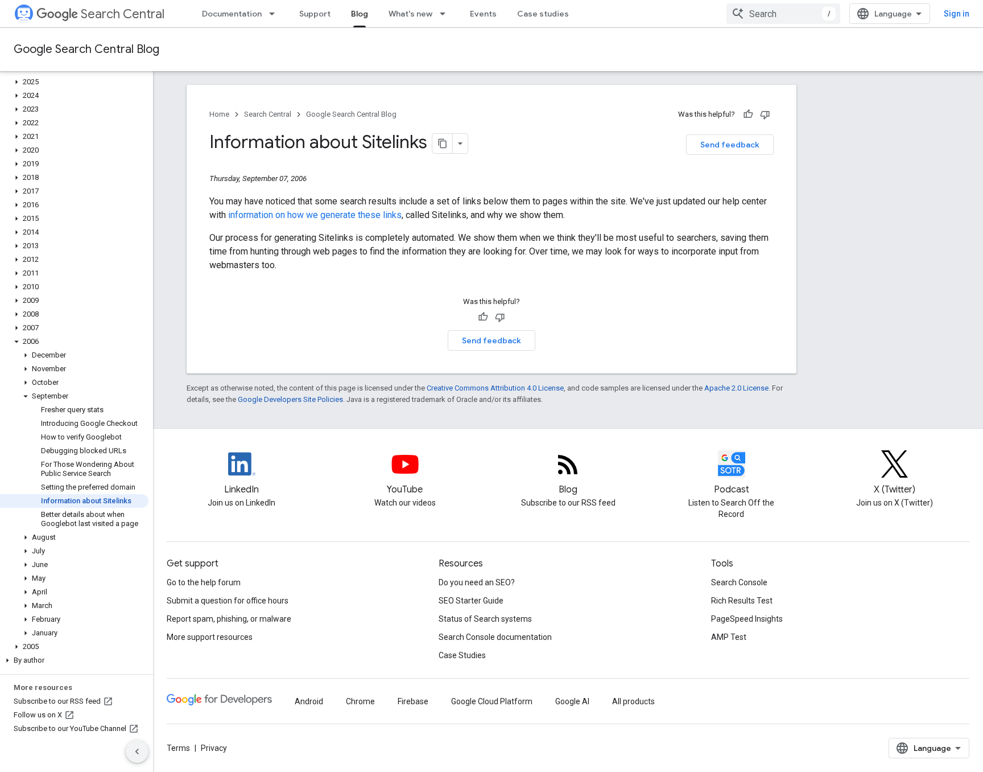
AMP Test (728, 637)
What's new (410, 14)
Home (219, 114)
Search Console (739, 582)
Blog (359, 14)
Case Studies (462, 655)
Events (483, 14)
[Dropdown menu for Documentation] (275, 13)
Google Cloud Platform (491, 701)
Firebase (413, 701)
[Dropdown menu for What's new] (446, 13)
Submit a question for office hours (227, 600)
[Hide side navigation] (137, 751)
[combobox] (783, 13)
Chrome (360, 701)
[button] (74, 82)
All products (633, 701)
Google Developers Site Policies (290, 399)
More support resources (210, 637)
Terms (178, 748)
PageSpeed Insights (747, 618)
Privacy (214, 748)
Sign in (956, 13)
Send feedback (729, 144)
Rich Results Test (742, 600)
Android (309, 701)
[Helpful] (748, 114)
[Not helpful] (765, 114)
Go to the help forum (204, 582)
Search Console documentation (495, 637)
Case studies (543, 14)
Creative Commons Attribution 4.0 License (495, 388)
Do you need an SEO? (477, 582)
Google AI (572, 701)
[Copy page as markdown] (442, 143)
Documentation (232, 14)
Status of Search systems (485, 618)
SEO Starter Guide (471, 600)
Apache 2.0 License (736, 388)
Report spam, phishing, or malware (229, 618)
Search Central (122, 14)
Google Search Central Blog (86, 49)
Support (315, 14)
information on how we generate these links (315, 215)
